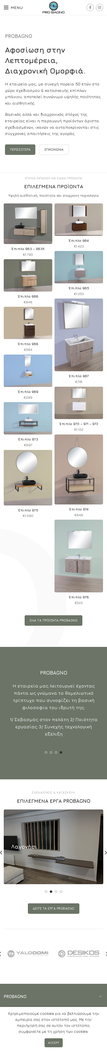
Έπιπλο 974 (79, 509)
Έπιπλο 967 (79, 376)
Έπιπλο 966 (28, 296)
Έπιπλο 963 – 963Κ (28, 249)
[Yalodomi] (27, 953)
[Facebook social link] (90, 7)
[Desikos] (78, 953)
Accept (53, 1043)
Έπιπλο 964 (79, 241)
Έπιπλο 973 (28, 439)
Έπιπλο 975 (28, 510)
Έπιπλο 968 (28, 344)
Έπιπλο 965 (79, 288)
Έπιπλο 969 (28, 392)
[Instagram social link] (99, 7)
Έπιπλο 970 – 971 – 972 (78, 424)
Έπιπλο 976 (79, 597)
